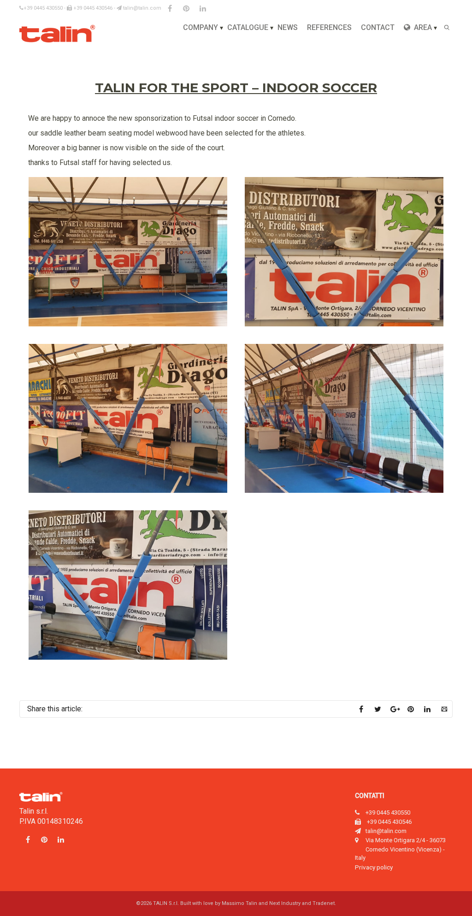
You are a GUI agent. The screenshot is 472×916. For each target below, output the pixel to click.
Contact (378, 27)
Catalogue (247, 27)
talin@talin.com (141, 8)
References (329, 27)
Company (200, 27)
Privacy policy (374, 867)
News (287, 27)
